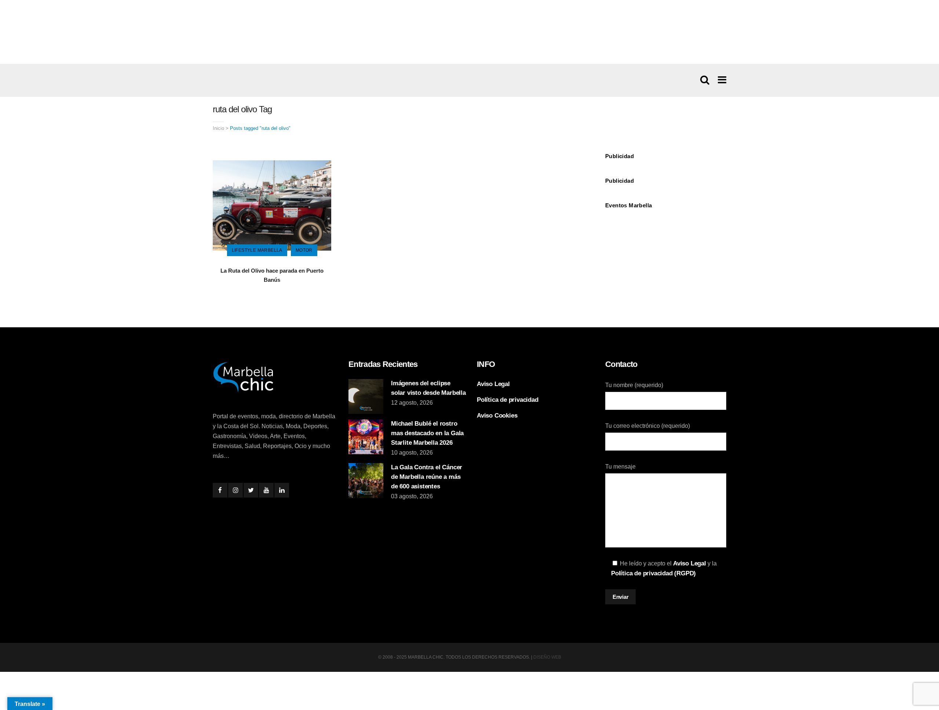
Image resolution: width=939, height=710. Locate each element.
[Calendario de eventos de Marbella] (665, 240)
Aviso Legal (493, 384)
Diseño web (547, 657)
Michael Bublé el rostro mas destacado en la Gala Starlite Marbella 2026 (427, 433)
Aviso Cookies (497, 415)
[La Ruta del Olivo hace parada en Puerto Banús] (272, 204)
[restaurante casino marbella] (469, 31)
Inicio (218, 128)
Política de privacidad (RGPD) (653, 573)
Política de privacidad (507, 399)
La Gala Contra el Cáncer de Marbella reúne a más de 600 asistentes (426, 477)
